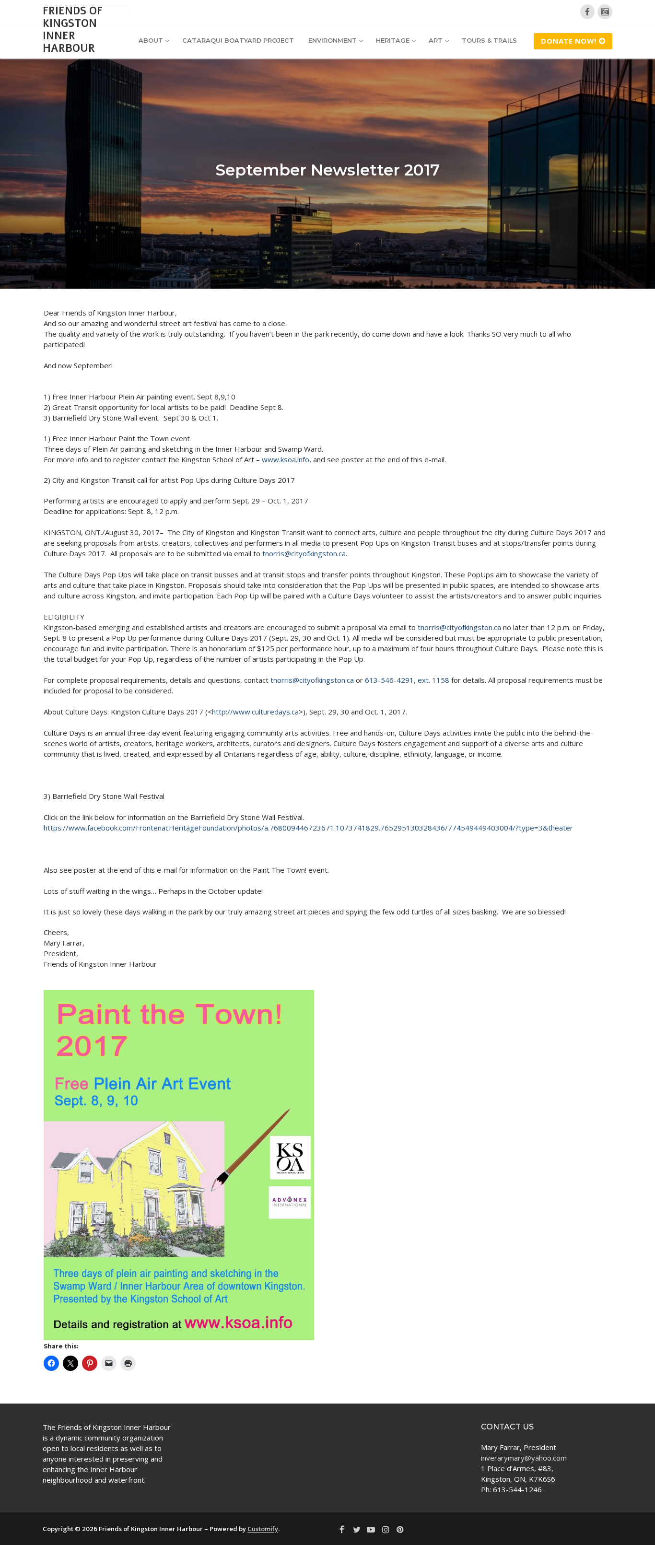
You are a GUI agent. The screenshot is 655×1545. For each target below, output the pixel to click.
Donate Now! (569, 41)
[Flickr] (604, 11)
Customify (262, 1528)
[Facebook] (587, 11)
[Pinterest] (400, 1529)
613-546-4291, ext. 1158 (407, 680)
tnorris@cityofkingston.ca (304, 553)
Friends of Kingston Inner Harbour (73, 30)
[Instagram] (385, 1529)
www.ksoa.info (285, 459)
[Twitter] (356, 1529)
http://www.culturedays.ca (255, 711)
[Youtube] (371, 1529)
